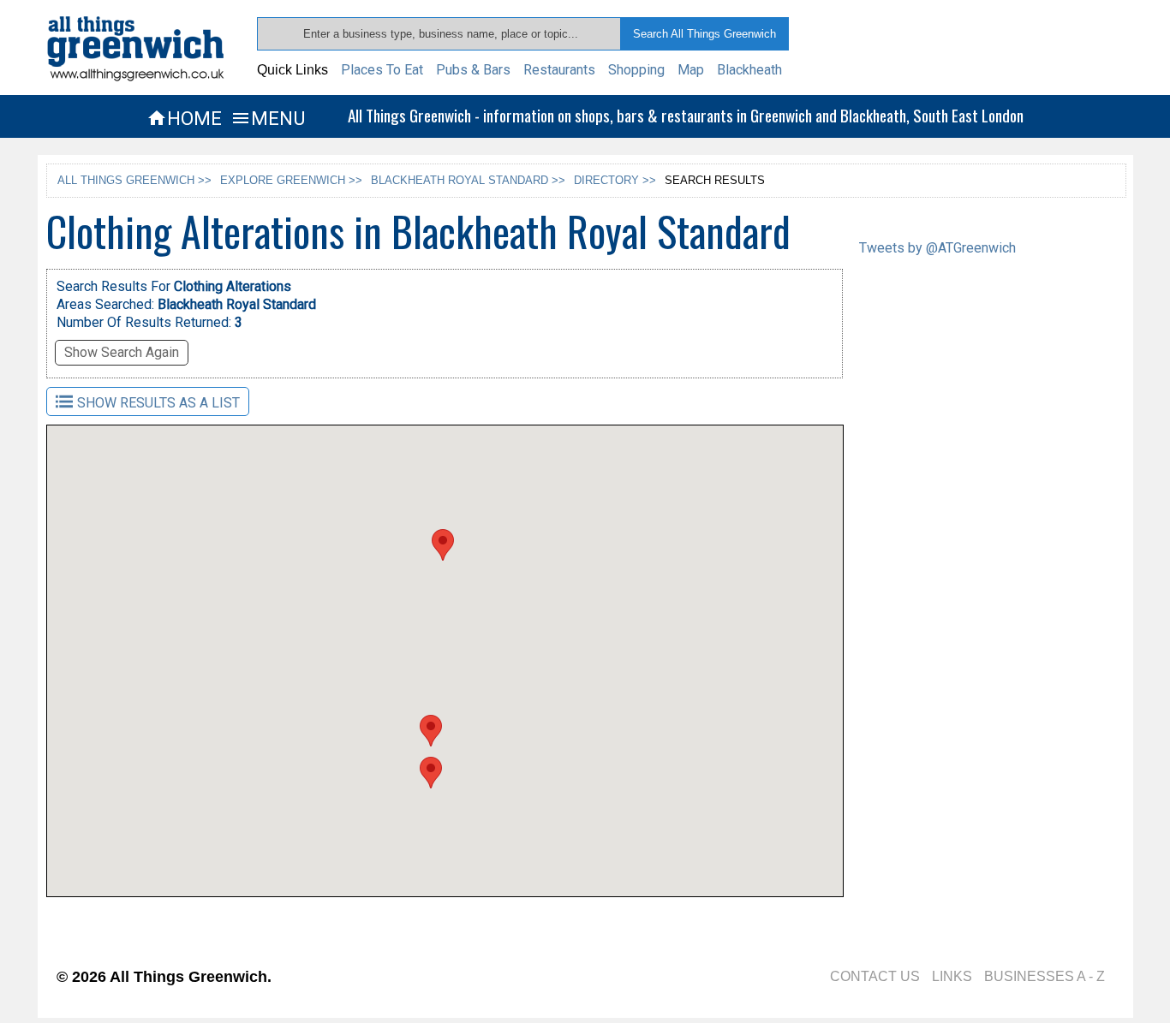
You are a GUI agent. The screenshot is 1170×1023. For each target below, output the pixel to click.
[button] (443, 545)
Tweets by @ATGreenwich (937, 248)
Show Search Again (121, 352)
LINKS (952, 976)
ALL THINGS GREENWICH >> (134, 180)
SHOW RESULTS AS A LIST (158, 403)
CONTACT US (875, 976)
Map (691, 70)
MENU (267, 118)
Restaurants (559, 70)
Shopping (636, 70)
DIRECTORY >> (615, 180)
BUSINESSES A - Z (1044, 976)
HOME (184, 118)
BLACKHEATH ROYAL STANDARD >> (468, 180)
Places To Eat (382, 70)
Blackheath (749, 70)
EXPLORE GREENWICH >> (291, 180)
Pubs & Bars (473, 70)
